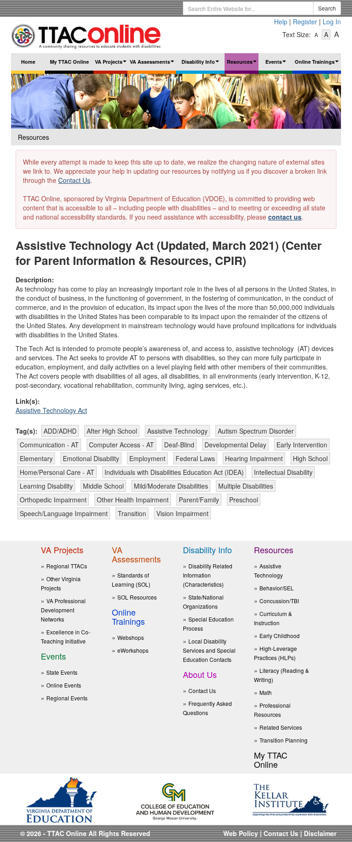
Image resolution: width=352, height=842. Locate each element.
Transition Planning (283, 740)
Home (28, 61)
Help (280, 21)
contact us (285, 216)
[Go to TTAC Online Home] (86, 34)
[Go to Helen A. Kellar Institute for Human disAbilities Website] (291, 798)
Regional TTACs (66, 566)
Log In (332, 21)
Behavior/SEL (276, 588)
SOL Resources (137, 597)
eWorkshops (132, 650)
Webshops (130, 637)
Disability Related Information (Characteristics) (207, 575)
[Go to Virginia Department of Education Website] (61, 798)
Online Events (63, 685)
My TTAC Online (69, 61)
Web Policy (240, 833)
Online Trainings (318, 64)
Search (327, 8)
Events (276, 64)
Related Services (280, 727)
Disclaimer (320, 833)
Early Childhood (279, 635)
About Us (200, 674)
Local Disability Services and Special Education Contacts (209, 650)
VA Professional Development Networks (63, 610)
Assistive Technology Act (51, 410)
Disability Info (201, 64)
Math (265, 692)
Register (305, 21)
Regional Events (67, 698)
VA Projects (111, 64)
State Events (61, 672)
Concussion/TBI (279, 601)
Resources (242, 64)
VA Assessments (153, 64)
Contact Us (74, 180)
